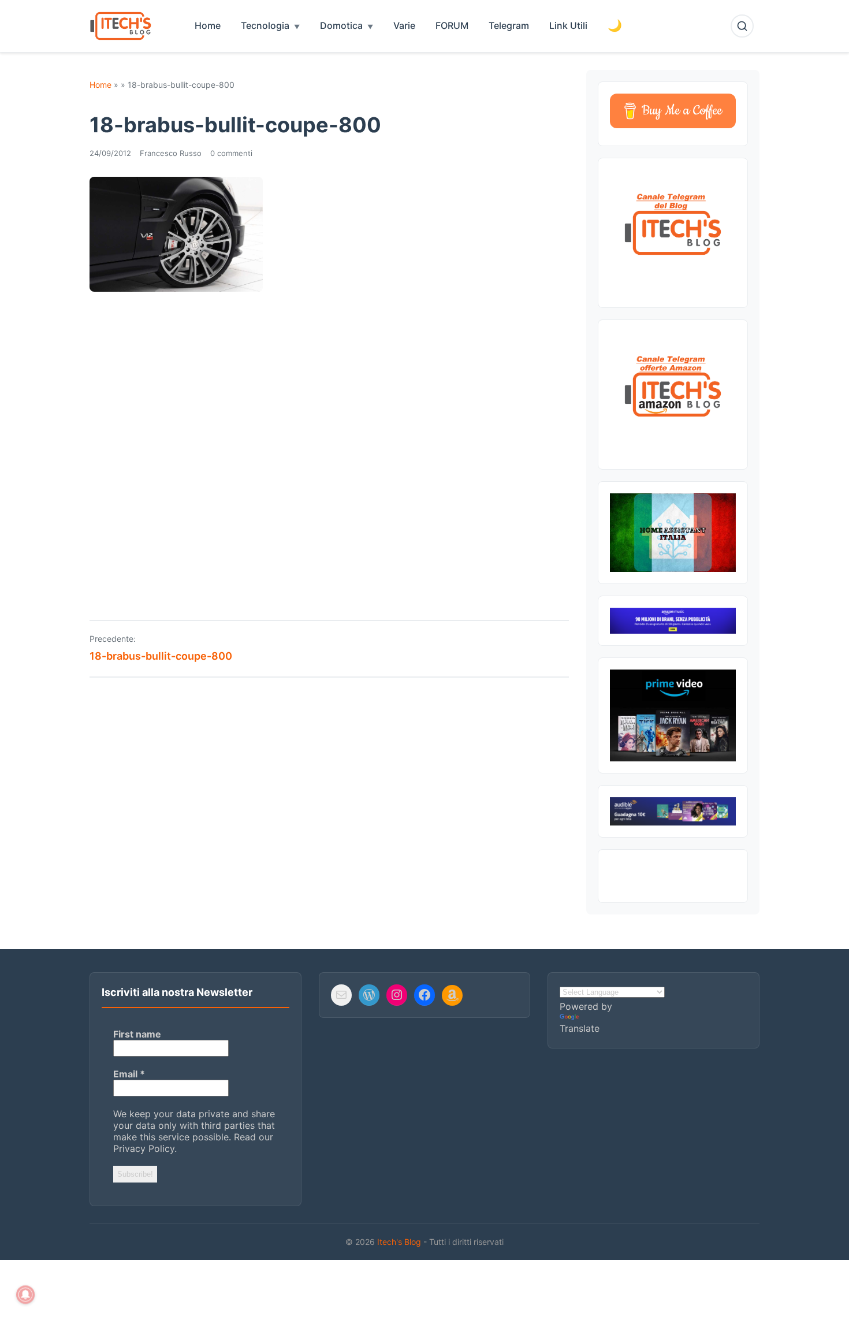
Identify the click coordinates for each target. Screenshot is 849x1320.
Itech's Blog (400, 1242)
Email (129, 1074)
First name (137, 1034)
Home (208, 25)
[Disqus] (329, 447)
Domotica (341, 25)
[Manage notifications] (25, 1294)
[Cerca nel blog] (742, 26)
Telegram (509, 25)
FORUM (451, 25)
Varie (404, 25)
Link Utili (568, 25)
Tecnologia (265, 25)
